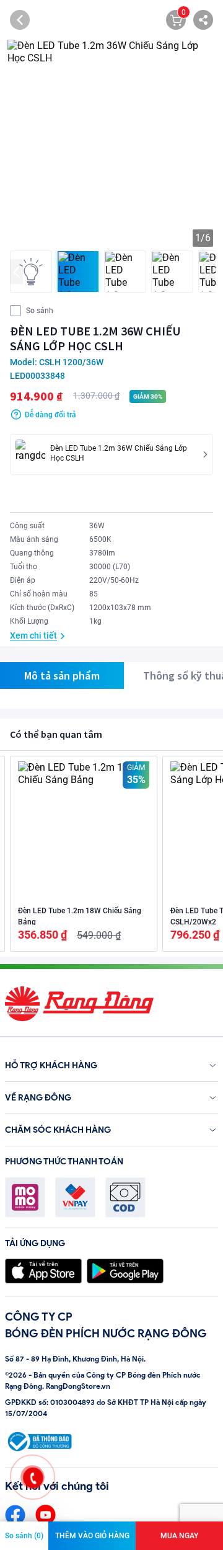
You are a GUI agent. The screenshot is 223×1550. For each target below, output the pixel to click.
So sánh (39, 310)
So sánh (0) (24, 1535)
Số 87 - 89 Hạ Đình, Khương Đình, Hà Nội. (75, 1358)
